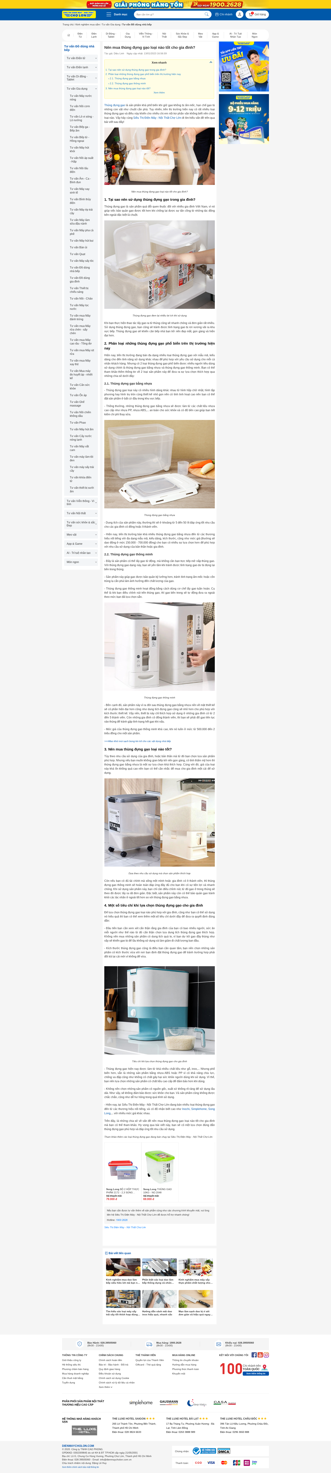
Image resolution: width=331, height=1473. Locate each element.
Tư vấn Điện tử (76, 58)
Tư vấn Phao (78, 422)
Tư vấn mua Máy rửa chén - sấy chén (80, 329)
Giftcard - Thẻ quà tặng (148, 1364)
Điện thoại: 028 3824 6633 (126, 1432)
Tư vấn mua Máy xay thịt (80, 362)
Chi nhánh (225, 14)
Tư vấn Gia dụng (111, 24)
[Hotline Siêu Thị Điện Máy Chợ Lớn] (159, 1223)
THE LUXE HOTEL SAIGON (129, 1418)
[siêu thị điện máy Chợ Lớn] (79, 15)
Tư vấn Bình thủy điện (80, 201)
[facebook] (254, 1355)
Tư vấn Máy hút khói (79, 149)
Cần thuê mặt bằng (72, 1378)
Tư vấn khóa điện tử (80, 479)
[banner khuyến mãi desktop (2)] (165, 4)
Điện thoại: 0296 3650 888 (234, 1432)
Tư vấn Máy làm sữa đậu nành (80, 222)
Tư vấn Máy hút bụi (81, 240)
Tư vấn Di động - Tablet (77, 78)
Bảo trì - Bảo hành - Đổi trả (113, 1364)
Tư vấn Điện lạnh (77, 67)
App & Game (74, 543)
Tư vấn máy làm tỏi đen (81, 458)
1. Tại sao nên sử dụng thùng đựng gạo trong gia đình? (136, 69)
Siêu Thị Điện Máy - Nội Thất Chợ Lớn (157, 117)
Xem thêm (159, 92)
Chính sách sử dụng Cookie (114, 1378)
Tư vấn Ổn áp (78, 395)
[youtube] (260, 1355)
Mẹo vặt (71, 534)
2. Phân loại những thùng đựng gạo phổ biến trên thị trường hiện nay (143, 74)
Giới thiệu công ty (71, 1360)
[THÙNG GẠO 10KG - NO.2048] (160, 1164)
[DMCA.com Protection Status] (224, 1452)
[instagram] (266, 1355)
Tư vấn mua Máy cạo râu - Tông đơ (81, 341)
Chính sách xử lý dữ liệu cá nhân (117, 1382)
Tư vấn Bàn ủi (78, 247)
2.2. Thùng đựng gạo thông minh (128, 83)
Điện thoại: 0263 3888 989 (180, 1432)
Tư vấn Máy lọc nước (79, 307)
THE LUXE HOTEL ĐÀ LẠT (182, 1418)
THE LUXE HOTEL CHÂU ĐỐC (239, 1418)
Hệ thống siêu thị (71, 1364)
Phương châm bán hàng (75, 1369)
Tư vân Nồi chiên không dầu (80, 414)
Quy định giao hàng (109, 1369)
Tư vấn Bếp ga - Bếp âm (80, 128)
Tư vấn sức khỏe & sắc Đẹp (81, 524)
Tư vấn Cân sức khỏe (80, 386)
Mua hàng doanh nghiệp (75, 1373)
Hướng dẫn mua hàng (184, 1364)
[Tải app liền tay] (244, 67)
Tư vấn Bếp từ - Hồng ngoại (79, 139)
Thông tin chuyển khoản (185, 1360)
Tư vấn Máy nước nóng (81, 97)
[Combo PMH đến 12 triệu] (244, 119)
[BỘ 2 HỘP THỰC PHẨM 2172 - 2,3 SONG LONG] (122, 1164)
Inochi (186, 1109)
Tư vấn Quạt (77, 254)
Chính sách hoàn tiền (110, 1360)
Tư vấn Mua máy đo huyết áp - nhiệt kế (81, 374)
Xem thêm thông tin (255, 1373)
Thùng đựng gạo (114, 105)
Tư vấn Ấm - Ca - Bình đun (80, 180)
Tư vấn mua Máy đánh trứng (80, 317)
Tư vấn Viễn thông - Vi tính (80, 503)
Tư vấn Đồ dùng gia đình (80, 279)
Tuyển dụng (68, 1382)
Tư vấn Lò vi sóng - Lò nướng (81, 118)
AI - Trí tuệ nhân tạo (79, 552)
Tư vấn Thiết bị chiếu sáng (79, 290)
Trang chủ (68, 24)
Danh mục (120, 14)
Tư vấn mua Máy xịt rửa (82, 352)
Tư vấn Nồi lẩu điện (79, 170)
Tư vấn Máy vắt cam (79, 448)
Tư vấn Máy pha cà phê (81, 232)
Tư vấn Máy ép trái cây (81, 211)
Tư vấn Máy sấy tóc (82, 260)
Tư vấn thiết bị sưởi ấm (82, 489)
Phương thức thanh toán (185, 1369)
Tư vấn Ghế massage (77, 403)
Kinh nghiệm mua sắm (88, 24)
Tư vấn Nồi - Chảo (81, 298)
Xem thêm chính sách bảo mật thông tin (80, 1467)
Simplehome (199, 1109)
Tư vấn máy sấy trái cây (82, 469)
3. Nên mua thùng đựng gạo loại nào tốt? (128, 88)
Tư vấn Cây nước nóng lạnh (81, 438)
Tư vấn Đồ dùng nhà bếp (80, 269)
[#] (204, 1454)
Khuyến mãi (178, 1373)
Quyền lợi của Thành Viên (150, 1360)
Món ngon (73, 562)
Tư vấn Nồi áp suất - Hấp (81, 159)
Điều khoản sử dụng (110, 1373)
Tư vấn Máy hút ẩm (81, 429)
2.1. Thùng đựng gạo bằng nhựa (128, 78)
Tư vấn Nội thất (76, 513)
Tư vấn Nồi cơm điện (80, 108)
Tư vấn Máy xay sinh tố (79, 190)
